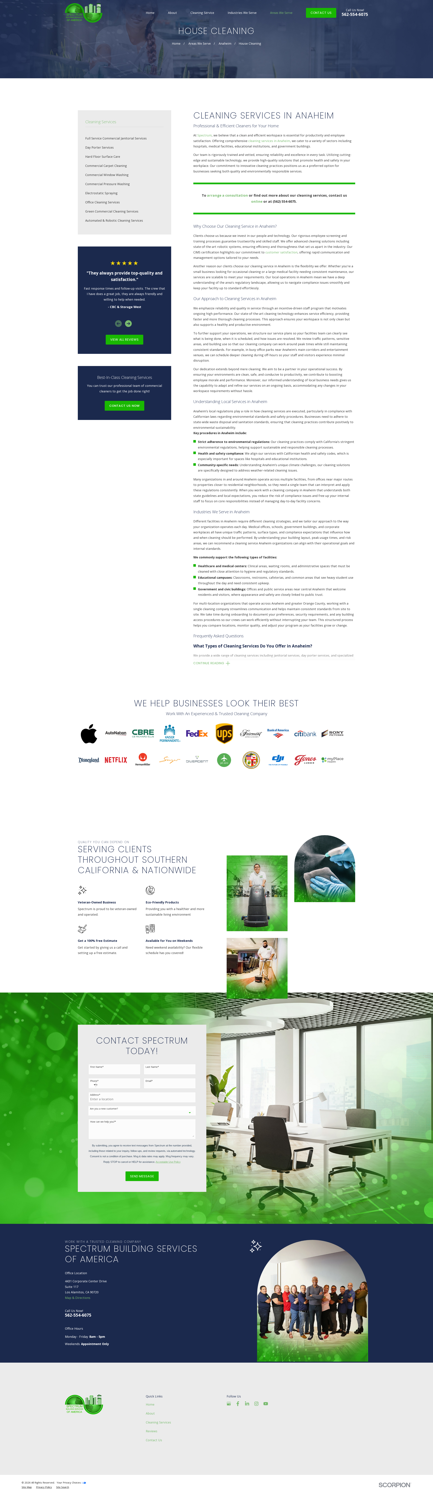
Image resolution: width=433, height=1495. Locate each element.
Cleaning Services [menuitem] (158, 1422)
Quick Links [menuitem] (154, 1396)
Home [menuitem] (150, 1404)
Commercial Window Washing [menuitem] (107, 175)
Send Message (142, 1176)
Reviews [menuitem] (151, 1431)
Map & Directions (77, 1298)
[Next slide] (128, 323)
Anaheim (225, 43)
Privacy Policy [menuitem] (44, 1487)
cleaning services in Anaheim (269, 141)
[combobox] (142, 1112)
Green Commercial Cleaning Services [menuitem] (111, 211)
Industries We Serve (242, 13)
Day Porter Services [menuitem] (99, 147)
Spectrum (204, 135)
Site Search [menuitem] (62, 1487)
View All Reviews (124, 339)
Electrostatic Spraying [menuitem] (101, 193)
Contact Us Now (124, 406)
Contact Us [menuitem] (154, 1440)
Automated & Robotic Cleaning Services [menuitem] (114, 220)
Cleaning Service (202, 13)
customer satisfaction (281, 252)
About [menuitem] (150, 1413)
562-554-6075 (355, 12)
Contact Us (321, 13)
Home (150, 13)
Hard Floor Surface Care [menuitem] (102, 157)
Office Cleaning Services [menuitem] (102, 202)
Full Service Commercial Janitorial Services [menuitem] (116, 138)
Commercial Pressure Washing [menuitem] (107, 184)
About (172, 13)
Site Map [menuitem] (27, 1487)
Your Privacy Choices (69, 1482)
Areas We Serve (281, 13)
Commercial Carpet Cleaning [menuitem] (106, 166)
